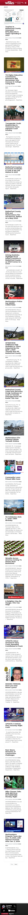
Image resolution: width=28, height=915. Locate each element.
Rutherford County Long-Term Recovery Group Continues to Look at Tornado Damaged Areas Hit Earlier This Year (14, 394)
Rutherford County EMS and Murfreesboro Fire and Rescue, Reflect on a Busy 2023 (13, 215)
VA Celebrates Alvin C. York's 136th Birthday (13, 518)
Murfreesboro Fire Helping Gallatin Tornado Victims (12, 439)
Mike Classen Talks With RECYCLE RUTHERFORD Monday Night (13, 794)
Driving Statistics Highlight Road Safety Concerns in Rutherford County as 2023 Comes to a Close (13, 259)
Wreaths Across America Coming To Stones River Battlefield (13, 560)
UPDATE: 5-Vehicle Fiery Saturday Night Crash (13, 725)
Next (16, 864)
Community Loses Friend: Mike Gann (12, 478)
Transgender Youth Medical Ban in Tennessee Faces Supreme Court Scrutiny (13, 127)
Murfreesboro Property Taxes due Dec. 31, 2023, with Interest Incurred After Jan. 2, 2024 (13, 838)
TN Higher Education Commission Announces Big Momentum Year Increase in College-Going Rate (14, 79)
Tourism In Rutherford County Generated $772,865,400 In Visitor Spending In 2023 (13, 31)
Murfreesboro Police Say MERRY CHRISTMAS (13, 303)
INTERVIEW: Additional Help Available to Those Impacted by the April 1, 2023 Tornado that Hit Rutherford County (13, 348)
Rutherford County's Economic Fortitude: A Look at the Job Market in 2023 (13, 169)
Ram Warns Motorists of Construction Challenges (10, 752)
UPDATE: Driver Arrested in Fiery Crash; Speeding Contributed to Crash (14, 643)
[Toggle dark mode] (23, 3)
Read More (19, 100)
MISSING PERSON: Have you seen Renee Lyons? (13, 685)
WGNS (20, 307)
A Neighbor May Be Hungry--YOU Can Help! (13, 602)
